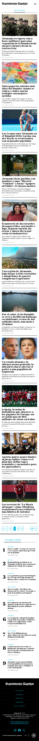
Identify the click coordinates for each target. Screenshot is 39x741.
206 (31, 528)
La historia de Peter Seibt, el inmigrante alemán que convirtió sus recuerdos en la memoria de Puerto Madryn (21, 649)
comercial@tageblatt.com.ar (19, 723)
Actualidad (11, 600)
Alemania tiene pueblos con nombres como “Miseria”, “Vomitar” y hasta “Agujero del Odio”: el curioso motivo (18, 182)
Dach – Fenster (19, 706)
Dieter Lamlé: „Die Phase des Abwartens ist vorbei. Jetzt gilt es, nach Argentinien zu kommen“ (22, 591)
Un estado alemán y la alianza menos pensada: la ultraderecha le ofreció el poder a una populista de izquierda (18, 367)
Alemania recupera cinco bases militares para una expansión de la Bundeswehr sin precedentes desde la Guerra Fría (19, 43)
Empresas (19, 698)
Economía (10, 659)
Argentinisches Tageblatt (14, 735)
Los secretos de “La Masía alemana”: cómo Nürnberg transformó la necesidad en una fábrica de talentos (18, 508)
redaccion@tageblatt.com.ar (19, 721)
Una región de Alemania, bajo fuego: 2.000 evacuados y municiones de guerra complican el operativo (19, 275)
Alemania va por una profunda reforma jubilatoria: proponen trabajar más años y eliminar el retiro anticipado (20, 665)
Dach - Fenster (12, 586)
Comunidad (11, 546)
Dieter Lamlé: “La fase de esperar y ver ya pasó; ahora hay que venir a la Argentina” (21, 551)
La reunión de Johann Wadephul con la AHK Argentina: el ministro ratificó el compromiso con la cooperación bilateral (21, 620)
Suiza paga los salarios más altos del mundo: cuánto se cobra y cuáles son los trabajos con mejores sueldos (18, 91)
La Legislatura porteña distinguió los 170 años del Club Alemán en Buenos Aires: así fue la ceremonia (22, 577)
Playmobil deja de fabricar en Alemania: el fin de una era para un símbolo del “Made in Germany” (21, 564)
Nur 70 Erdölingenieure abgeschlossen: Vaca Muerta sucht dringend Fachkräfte (22, 635)
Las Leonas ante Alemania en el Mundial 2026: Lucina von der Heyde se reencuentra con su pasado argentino (19, 137)
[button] (35, 4)
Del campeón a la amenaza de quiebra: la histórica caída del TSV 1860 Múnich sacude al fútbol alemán (22, 605)
